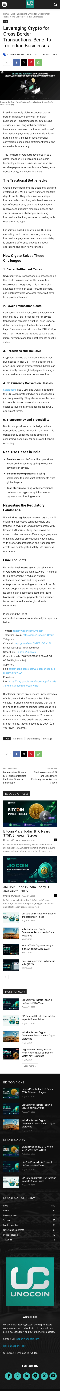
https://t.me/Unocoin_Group (38, 634)
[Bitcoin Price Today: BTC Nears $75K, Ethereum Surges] (30, 813)
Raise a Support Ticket (14, 1345)
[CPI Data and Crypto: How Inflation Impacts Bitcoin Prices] (11, 917)
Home (6, 13)
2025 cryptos (17, 739)
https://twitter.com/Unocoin (27, 630)
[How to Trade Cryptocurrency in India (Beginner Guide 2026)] (11, 949)
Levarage (47, 739)
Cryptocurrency (33, 739)
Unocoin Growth (17, 54)
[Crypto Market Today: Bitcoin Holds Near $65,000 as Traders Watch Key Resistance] (11, 1053)
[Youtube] (53, 1376)
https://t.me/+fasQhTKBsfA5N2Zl (32, 643)
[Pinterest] (31, 62)
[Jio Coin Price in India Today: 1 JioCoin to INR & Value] (30, 869)
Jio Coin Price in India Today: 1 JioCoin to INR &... (26, 889)
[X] (24, 62)
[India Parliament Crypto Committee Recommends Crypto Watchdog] (11, 933)
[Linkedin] (26, 1376)
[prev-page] (5, 977)
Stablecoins (9, 389)
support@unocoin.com (27, 1338)
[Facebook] (16, 62)
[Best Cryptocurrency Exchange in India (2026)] (11, 965)
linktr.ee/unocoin (26, 651)
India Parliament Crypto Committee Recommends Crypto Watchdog (38, 932)
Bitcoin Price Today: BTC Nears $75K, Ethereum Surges (26, 833)
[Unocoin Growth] (5, 54)
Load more (29, 1065)
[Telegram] (35, 1376)
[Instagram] (17, 1376)
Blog (13, 13)
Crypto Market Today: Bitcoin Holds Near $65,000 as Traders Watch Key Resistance (37, 1052)
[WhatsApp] (38, 62)
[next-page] (10, 977)
